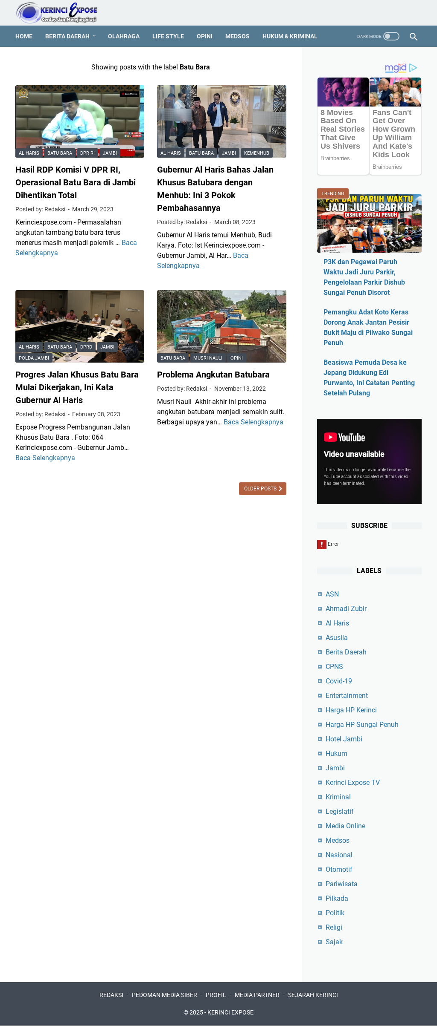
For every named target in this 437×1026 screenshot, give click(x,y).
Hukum (336, 753)
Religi (334, 927)
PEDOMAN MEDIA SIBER (164, 994)
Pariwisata (342, 884)
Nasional (339, 855)
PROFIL (216, 994)
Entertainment (347, 696)
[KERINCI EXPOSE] (62, 13)
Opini (205, 36)
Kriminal (338, 797)
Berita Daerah (67, 36)
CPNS (334, 667)
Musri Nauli (207, 358)
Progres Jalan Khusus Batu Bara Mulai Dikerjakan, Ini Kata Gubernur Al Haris (77, 387)
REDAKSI (111, 994)
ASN (332, 594)
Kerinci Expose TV (353, 782)
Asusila (337, 638)
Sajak (334, 942)
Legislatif (340, 811)
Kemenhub (256, 153)
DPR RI (87, 153)
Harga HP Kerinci (351, 710)
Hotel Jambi (344, 739)
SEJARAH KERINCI (313, 994)
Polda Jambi (34, 358)
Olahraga (124, 36)
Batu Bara (59, 153)
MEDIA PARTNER (257, 994)
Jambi (110, 153)
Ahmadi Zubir (346, 609)
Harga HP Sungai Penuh (362, 725)
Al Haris (29, 153)
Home (23, 36)
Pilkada (337, 898)
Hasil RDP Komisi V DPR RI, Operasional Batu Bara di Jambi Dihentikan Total (75, 182)
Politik (335, 913)
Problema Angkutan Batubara (213, 374)
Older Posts (261, 489)
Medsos (237, 36)
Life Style (168, 36)
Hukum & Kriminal (290, 36)
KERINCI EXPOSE (230, 1012)
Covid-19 (339, 681)
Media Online (345, 826)
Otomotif (339, 869)
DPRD (86, 347)
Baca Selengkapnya (45, 458)
